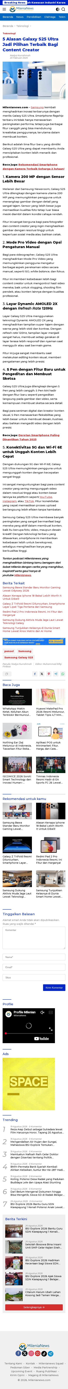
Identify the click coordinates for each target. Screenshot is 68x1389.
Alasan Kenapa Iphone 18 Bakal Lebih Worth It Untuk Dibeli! (32, 597)
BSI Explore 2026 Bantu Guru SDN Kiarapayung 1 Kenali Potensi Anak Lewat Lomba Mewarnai (36, 1206)
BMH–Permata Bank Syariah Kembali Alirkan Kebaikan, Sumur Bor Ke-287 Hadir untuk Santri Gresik (37, 1168)
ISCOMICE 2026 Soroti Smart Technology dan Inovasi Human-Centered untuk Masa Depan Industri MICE (17, 779)
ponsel (9, 651)
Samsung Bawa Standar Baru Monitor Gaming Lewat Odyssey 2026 (31, 589)
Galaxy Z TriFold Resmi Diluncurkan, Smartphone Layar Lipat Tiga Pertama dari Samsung (34, 605)
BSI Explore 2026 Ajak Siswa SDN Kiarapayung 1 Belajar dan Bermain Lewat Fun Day (43, 1278)
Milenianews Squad (51, 1363)
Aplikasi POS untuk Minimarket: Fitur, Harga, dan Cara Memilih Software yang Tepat (50, 746)
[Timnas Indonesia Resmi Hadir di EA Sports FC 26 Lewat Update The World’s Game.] (50, 765)
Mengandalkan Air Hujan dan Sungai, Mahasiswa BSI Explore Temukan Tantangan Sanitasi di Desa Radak (33, 1143)
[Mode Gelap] (58, 9)
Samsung (37, 107)
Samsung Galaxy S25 (18, 657)
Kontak (30, 1363)
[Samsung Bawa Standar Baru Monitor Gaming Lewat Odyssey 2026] (17, 811)
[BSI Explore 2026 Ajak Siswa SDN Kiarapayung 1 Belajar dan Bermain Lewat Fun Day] (14, 1278)
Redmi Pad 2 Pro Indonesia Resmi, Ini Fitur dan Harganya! (32, 613)
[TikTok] (44, 1354)
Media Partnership (45, 1367)
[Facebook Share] (34, 674)
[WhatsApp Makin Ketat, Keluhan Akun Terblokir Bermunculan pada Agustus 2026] (17, 697)
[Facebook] (18, 1354)
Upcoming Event (21, 1371)
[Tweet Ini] (41, 674)
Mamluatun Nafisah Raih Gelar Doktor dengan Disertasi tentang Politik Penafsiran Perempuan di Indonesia (34, 1156)
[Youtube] (37, 1354)
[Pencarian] (63, 9)
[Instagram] (31, 1354)
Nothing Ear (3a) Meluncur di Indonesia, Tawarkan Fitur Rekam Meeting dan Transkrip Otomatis (17, 746)
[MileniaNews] (21, 9)
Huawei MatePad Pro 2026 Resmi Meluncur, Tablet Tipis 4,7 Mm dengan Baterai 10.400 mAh (50, 712)
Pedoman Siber (20, 1367)
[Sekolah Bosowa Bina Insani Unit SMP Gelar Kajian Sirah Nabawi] (14, 1247)
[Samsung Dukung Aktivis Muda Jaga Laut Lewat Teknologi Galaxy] (17, 878)
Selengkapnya (33, 1307)
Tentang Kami (13, 1363)
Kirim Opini (17, 1375)
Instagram (10, 501)
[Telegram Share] (55, 674)
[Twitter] (25, 1354)
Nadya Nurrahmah (20, 55)
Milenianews (22, 575)
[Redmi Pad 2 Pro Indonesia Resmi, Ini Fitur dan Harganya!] (50, 845)
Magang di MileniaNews (43, 1375)
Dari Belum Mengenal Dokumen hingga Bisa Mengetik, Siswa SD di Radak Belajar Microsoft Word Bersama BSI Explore (36, 1193)
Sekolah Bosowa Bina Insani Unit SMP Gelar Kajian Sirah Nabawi (43, 1246)
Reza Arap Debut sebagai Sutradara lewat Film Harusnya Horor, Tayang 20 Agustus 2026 (36, 1131)
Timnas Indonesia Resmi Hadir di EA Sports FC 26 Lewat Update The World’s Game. (48, 779)
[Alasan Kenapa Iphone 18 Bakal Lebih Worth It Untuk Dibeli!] (50, 811)
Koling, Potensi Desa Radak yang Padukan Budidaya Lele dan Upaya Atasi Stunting (37, 1181)
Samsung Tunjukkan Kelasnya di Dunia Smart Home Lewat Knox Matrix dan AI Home (31, 629)
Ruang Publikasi (46, 1371)
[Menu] (5, 9)
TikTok (29, 501)
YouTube (46, 497)
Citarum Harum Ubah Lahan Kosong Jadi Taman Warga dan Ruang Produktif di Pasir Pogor (43, 1294)
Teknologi (9, 33)
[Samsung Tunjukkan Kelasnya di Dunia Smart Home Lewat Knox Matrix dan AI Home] (50, 878)
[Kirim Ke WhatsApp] (62, 674)
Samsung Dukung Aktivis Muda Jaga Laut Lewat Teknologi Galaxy (33, 621)
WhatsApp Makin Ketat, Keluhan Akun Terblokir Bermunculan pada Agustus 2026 (17, 712)
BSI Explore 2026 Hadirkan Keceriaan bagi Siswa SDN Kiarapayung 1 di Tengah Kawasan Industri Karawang (42, 1262)
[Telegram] (50, 1354)
